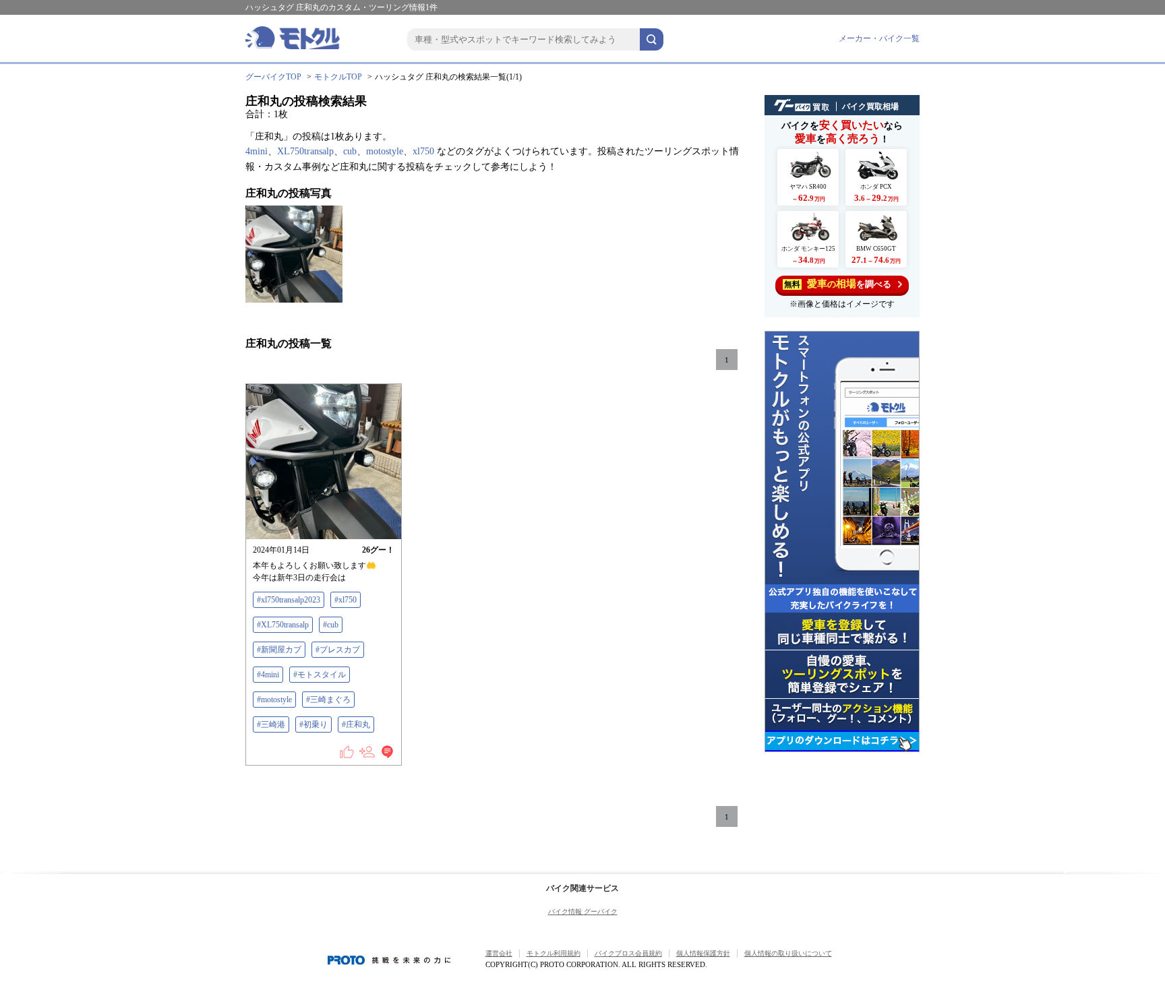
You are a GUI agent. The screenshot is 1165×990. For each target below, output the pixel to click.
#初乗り (313, 724)
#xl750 (345, 600)
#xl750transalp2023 (288, 600)
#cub (330, 624)
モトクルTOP (338, 77)
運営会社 (498, 953)
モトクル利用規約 (553, 953)
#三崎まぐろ (328, 699)
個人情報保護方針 (703, 953)
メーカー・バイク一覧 (879, 38)
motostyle (384, 151)
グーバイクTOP (273, 77)
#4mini (268, 674)
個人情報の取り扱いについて (788, 953)
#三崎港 (271, 724)
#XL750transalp (283, 624)
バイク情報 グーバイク (583, 911)
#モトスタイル (319, 674)
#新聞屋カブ (279, 649)
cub (350, 151)
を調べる (837, 283)
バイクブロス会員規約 (628, 953)
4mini (256, 151)
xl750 (423, 151)
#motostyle (274, 699)
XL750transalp (305, 151)
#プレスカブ (338, 649)
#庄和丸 (356, 724)
